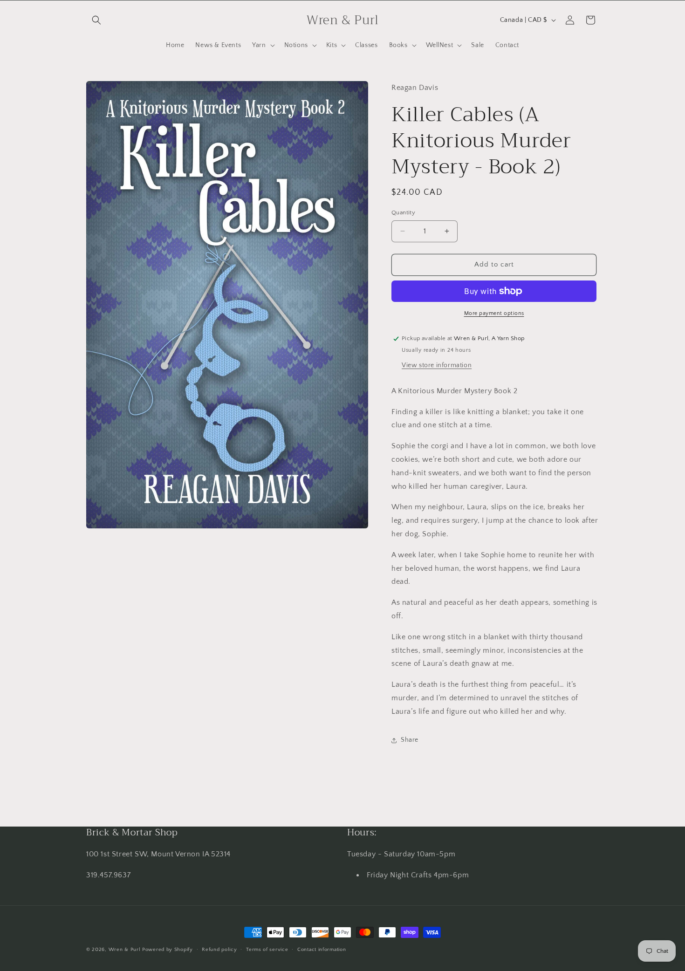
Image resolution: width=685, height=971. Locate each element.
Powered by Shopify (167, 949)
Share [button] (409, 740)
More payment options (494, 313)
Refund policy (219, 949)
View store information (437, 365)
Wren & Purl (125, 949)
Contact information (321, 949)
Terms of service (267, 949)
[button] (96, 20)
